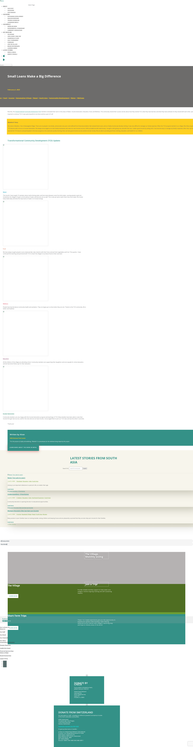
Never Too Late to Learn (16, 478)
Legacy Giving (4, 658)
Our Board (11, 10)
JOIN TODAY (6, 621)
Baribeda (19, 481)
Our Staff (11, 8)
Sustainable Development (15, 16)
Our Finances (12, 12)
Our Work (6, 14)
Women (45, 514)
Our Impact (7, 24)
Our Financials (4, 638)
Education (25, 481)
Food (5, 98)
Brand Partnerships (14, 46)
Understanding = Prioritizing (18, 494)
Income (11, 98)
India (30, 481)
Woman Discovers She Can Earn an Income (23, 511)
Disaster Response (13, 18)
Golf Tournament (13, 40)
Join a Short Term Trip (14, 36)
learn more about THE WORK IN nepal (23, 447)
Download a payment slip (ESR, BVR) (68, 726)
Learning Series (12, 48)
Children (19, 498)
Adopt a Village (4, 652)
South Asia (43, 98)
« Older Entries (12, 524)
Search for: (66, 468)
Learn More (13, 596)
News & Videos (12, 52)
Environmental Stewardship (16, 28)
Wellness (80, 98)
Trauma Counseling (13, 20)
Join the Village (12, 44)
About (5, 6)
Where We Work (12, 26)
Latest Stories (8, 50)
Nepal (35, 98)
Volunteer (11, 34)
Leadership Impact (13, 22)
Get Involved (7, 32)
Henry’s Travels (12, 54)
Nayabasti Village (26, 514)
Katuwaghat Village (23, 98)
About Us (2, 629)
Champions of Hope (13, 38)
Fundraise (11, 42)
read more (11, 489)
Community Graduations (15, 30)
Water (73, 98)
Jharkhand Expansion (38, 498)
